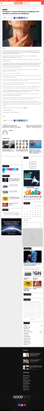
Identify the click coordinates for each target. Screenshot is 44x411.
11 (35, 212)
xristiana (4, 15)
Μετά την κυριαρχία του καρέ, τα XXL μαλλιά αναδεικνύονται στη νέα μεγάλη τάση (36, 366)
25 (35, 216)
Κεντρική (4, 9)
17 (32, 214)
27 (40, 216)
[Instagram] (22, 405)
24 (32, 216)
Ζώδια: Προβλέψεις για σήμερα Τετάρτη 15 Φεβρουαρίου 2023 (22, 150)
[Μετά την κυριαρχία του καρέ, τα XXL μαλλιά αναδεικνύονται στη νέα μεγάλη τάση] (26, 367)
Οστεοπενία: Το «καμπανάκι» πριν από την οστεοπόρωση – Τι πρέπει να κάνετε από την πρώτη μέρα (14, 179)
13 (40, 212)
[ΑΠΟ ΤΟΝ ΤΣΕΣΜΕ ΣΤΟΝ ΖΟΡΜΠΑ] (5, 205)
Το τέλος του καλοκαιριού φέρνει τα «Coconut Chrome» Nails (35, 360)
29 (27, 218)
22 (27, 216)
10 (32, 212)
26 (37, 216)
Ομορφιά (25, 341)
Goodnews (25, 325)
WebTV (25, 328)
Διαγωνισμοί (26, 333)
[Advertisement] (21, 160)
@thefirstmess (32, 319)
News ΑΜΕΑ (26, 327)
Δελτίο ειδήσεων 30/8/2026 (13, 185)
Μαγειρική (25, 339)
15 (27, 214)
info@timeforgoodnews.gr (23, 401)
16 (30, 214)
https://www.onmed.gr (8, 110)
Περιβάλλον (26, 342)
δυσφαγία (37, 59)
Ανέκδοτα (25, 330)
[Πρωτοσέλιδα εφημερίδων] (5, 193)
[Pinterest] (25, 405)
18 (35, 214)
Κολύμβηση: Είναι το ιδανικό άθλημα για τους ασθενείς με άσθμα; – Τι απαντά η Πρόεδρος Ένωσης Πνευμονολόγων (35, 151)
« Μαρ (25, 220)
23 (30, 216)
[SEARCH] (40, 225)
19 (37, 214)
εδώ (39, 199)
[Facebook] (19, 405)
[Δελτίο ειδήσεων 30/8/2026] (5, 186)
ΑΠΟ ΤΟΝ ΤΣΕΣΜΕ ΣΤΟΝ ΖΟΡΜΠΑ (13, 204)
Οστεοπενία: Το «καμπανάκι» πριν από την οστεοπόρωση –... (32, 264)
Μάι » (27, 220)
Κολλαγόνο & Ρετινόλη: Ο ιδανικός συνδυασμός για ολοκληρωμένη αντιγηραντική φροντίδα (35, 354)
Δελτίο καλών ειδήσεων (28, 331)
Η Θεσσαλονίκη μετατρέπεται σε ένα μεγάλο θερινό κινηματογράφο (14, 198)
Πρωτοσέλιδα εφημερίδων (13, 191)
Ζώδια (24, 388)
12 (37, 212)
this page (17, 214)
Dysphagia (25, 107)
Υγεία (6, 9)
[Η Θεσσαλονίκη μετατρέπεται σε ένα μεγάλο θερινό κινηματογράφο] (5, 199)
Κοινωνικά (25, 338)
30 (30, 218)
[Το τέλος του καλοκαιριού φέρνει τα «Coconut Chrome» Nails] (26, 361)
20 (40, 214)
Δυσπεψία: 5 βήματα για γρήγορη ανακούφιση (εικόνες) (8, 150)
